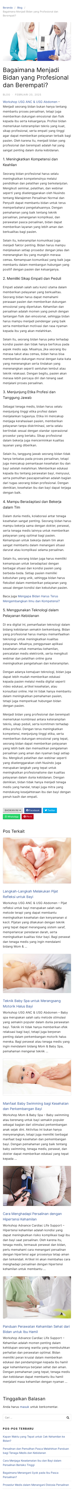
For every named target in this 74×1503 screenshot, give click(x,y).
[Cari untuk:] (37, 1417)
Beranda (8, 7)
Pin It (29, 816)
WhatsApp (12, 816)
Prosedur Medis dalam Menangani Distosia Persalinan (36, 1484)
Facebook (34, 810)
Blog (19, 7)
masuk (24, 1407)
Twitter (51, 810)
